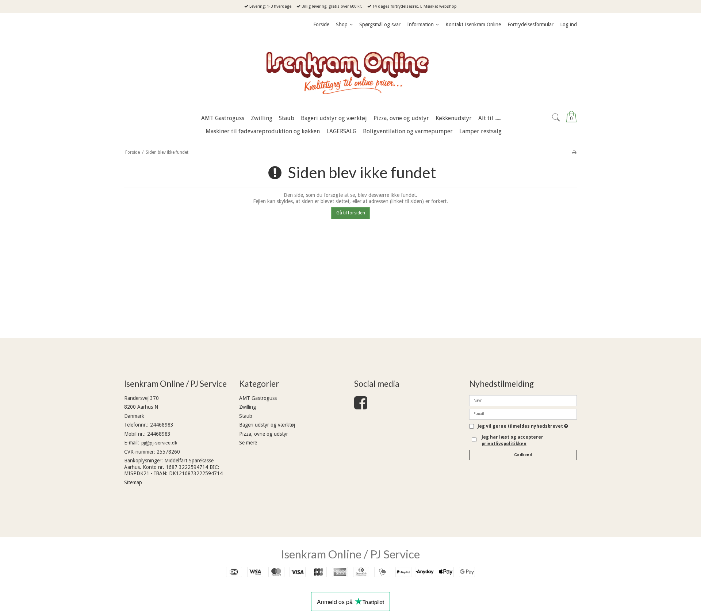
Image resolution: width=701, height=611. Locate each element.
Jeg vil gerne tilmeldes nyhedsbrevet (523, 426)
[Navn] (523, 400)
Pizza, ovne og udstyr (263, 434)
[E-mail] (523, 413)
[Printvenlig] (574, 152)
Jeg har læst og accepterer (512, 440)
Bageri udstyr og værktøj (267, 425)
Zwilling (247, 407)
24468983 (161, 425)
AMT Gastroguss (258, 398)
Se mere (248, 443)
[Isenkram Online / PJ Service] (350, 71)
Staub (245, 416)
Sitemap (133, 482)
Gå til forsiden (350, 212)
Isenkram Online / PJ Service (350, 554)
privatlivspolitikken (504, 443)
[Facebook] (360, 406)
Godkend (523, 454)
